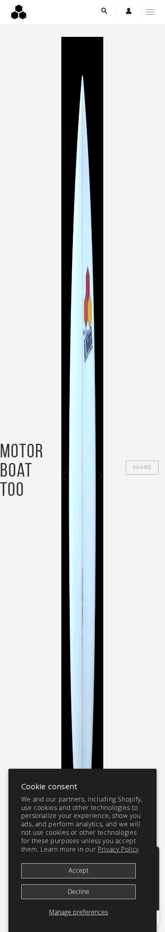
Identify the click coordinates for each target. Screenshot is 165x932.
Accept (78, 870)
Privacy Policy (118, 849)
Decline (78, 891)
